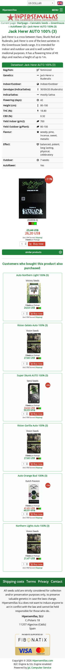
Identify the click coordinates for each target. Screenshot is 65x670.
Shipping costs (13, 581)
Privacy (43, 581)
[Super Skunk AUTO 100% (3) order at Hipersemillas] (34, 393)
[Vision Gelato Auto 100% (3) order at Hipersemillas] (34, 343)
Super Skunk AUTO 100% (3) (32, 375)
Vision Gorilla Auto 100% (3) (32, 425)
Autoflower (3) (18, 26)
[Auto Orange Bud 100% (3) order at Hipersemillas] (34, 493)
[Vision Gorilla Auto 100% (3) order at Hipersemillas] (34, 443)
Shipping (39, 237)
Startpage (22, 23)
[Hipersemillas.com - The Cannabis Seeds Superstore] (33, 17)
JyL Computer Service (39, 667)
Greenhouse (57, 23)
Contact (56, 581)
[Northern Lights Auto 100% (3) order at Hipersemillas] (34, 543)
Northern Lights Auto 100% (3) (32, 525)
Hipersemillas (9, 9)
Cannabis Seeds (39, 23)
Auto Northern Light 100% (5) (32, 275)
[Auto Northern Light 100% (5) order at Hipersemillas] (34, 292)
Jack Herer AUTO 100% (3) (42, 26)
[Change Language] (60, 3)
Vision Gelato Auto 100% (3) (32, 325)
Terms (31, 581)
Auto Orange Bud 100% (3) (32, 475)
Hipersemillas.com (42, 660)
